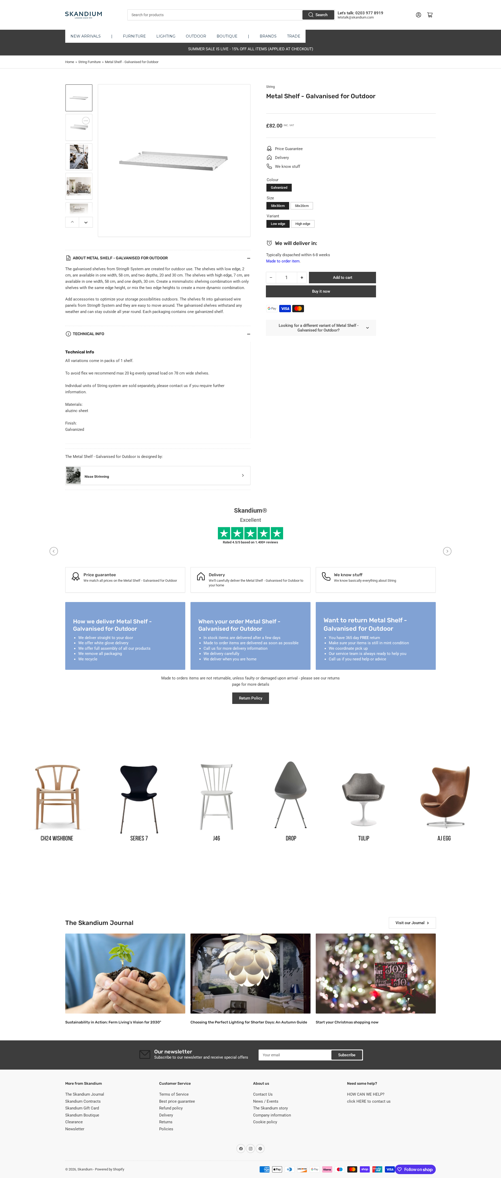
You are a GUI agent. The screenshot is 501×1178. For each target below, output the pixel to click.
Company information (272, 1115)
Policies (166, 1129)
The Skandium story (270, 1108)
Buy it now (321, 291)
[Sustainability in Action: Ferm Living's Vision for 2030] (125, 974)
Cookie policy (265, 1122)
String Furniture (89, 62)
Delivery (166, 1115)
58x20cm (302, 206)
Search (321, 15)
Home (69, 62)
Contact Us (263, 1094)
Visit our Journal (410, 923)
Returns (165, 1122)
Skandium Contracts (83, 1101)
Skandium (84, 1169)
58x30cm (278, 206)
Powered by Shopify (109, 1169)
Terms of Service (174, 1094)
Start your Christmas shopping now (347, 1022)
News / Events (265, 1101)
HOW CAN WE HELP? (365, 1094)
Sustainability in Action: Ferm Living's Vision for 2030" (113, 1022)
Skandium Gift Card (82, 1108)
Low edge (278, 224)
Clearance (74, 1122)
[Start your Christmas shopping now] (376, 974)
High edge (302, 224)
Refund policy (171, 1108)
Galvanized (279, 187)
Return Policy (250, 698)
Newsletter (74, 1129)
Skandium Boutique (82, 1115)
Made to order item (283, 261)
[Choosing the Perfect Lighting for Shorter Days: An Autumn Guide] (250, 974)
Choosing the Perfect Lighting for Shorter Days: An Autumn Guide (248, 1022)
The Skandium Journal (84, 1094)
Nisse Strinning (97, 476)
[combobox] (231, 14)
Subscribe (346, 1055)
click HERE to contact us (369, 1101)
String (270, 87)
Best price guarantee (177, 1101)
